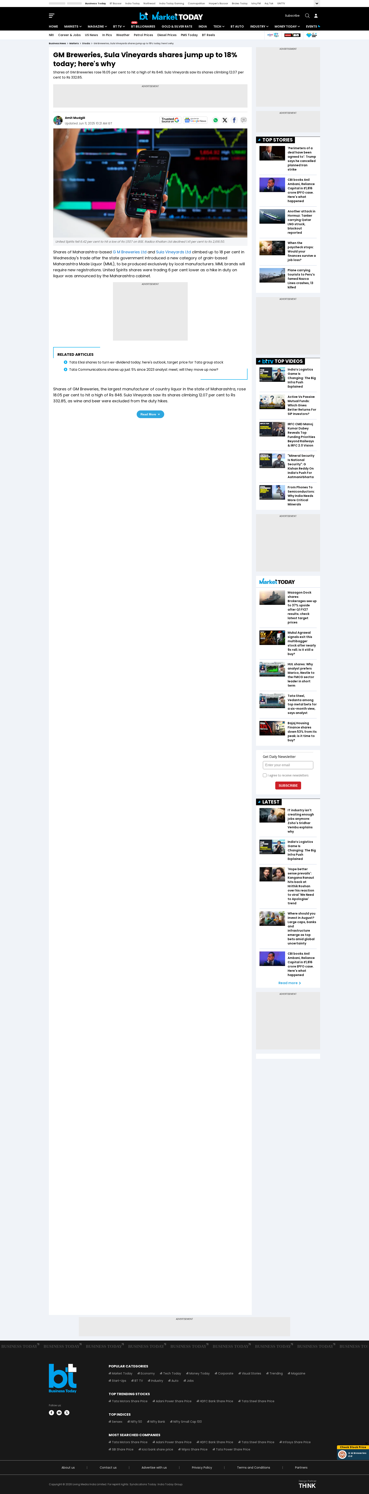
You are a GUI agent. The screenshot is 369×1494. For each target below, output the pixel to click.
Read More (148, 414)
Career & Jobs (69, 35)
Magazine (96, 26)
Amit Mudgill (75, 118)
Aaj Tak (269, 3)
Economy (148, 1373)
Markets (71, 26)
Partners (301, 1467)
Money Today (286, 26)
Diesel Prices (167, 35)
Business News (57, 43)
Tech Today (172, 1373)
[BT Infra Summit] (273, 35)
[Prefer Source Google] (170, 120)
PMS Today (189, 35)
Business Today (95, 3)
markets (74, 43)
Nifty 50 (136, 1422)
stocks (86, 43)
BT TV (117, 26)
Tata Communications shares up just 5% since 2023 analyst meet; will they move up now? (143, 369)
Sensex (117, 1422)
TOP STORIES (277, 140)
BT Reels (208, 35)
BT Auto (237, 26)
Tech (217, 26)
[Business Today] (171, 15)
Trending (276, 1373)
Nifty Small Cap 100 (187, 1422)
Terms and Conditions (253, 1467)
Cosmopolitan (196, 3)
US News (91, 35)
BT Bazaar (116, 3)
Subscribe (292, 15)
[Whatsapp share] (215, 120)
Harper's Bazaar (218, 3)
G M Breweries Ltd (129, 252)
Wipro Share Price (195, 1449)
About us (68, 1467)
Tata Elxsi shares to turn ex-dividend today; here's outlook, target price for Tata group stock (146, 362)
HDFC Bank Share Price (216, 1401)
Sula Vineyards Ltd (173, 252)
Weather (123, 35)
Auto (175, 1381)
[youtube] (59, 1412)
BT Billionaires (143, 26)
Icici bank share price (157, 1449)
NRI (51, 35)
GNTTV (281, 3)
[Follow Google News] (195, 120)
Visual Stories (251, 1373)
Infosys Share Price (297, 1442)
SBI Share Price (122, 1449)
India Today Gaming (171, 3)
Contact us (108, 1467)
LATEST (271, 802)
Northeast (149, 3)
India (203, 26)
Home (53, 26)
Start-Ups (119, 1381)
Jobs (190, 1381)
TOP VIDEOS (289, 361)
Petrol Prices (143, 35)
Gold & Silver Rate (177, 26)
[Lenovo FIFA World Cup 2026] (292, 35)
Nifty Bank (157, 1422)
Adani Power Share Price (174, 1401)
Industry (257, 26)
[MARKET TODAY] (277, 582)
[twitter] (66, 1412)
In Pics (107, 35)
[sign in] (316, 16)
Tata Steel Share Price (258, 1401)
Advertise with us (154, 1467)
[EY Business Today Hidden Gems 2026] (311, 35)
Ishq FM (256, 3)
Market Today (122, 1373)
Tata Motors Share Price (130, 1401)
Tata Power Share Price (233, 1449)
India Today (132, 3)
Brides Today (239, 3)
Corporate (225, 1373)
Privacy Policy (202, 1467)
